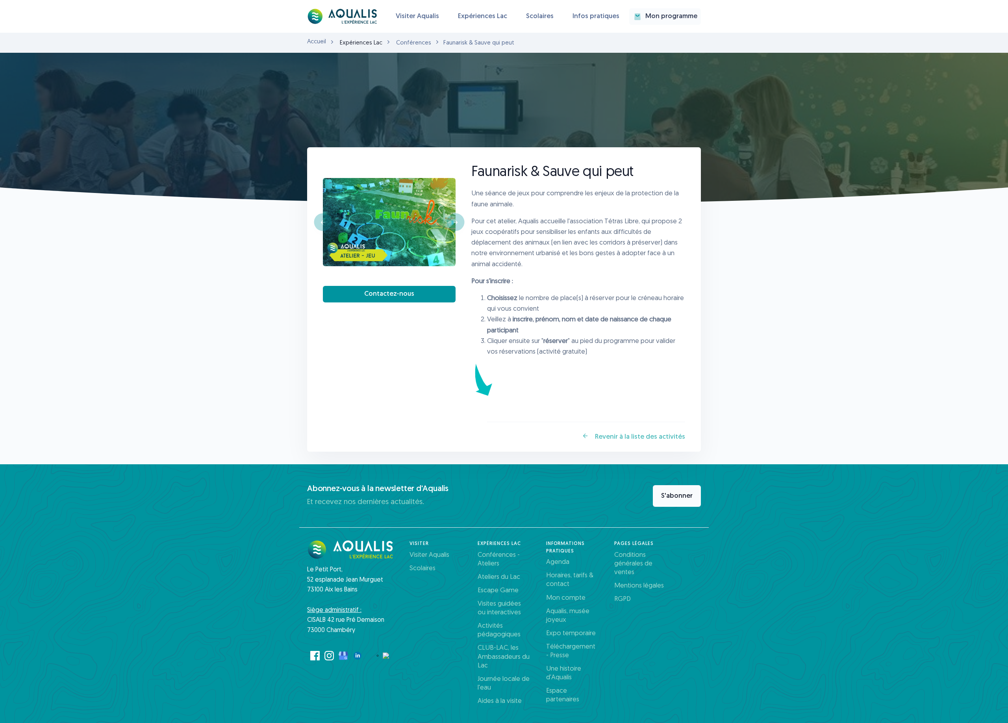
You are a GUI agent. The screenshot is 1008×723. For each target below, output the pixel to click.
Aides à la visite (500, 701)
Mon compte (566, 598)
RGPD (622, 599)
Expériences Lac (482, 16)
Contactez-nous (389, 294)
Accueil (316, 42)
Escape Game (498, 590)
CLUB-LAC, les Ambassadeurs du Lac (504, 657)
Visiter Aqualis (417, 16)
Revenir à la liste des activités (639, 437)
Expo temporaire (571, 633)
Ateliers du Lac (499, 577)
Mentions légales (639, 585)
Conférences (413, 43)
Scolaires (540, 16)
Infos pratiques (596, 16)
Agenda (557, 562)
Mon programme (671, 16)
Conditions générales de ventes (633, 564)
